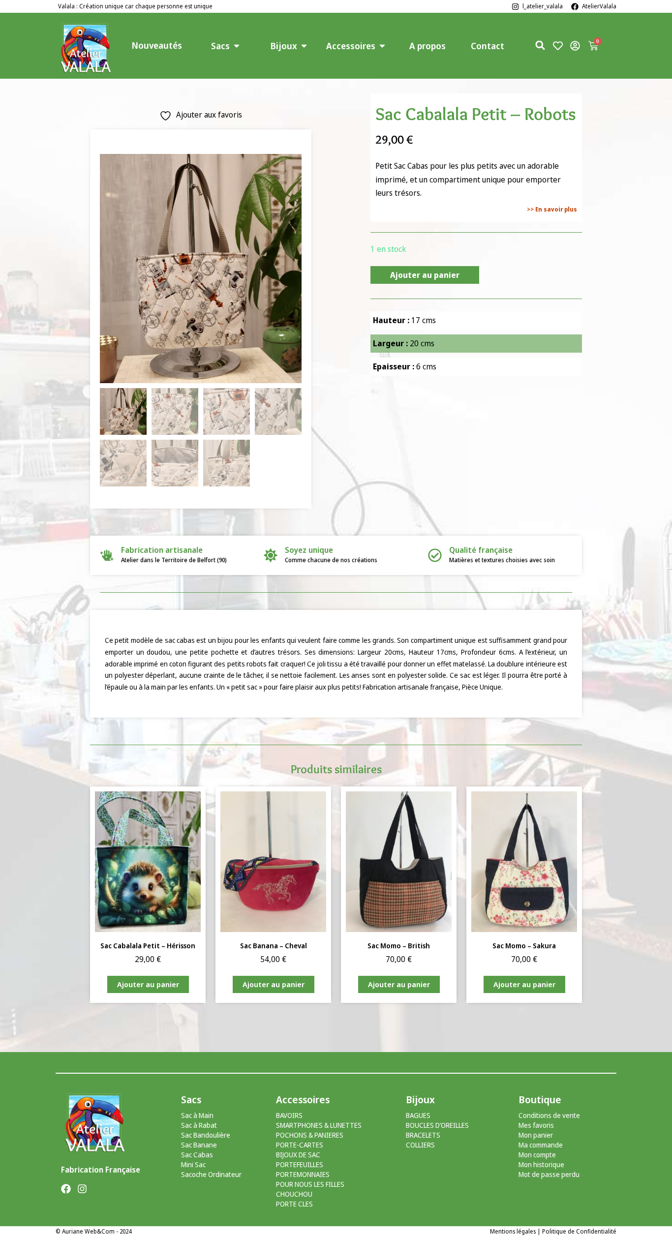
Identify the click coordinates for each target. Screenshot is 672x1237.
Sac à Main (197, 1115)
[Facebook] (66, 1189)
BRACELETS (423, 1135)
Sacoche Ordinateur (211, 1174)
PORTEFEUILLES (299, 1164)
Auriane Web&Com (88, 1231)
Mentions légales (513, 1231)
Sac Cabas (197, 1154)
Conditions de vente (549, 1115)
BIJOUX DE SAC (298, 1154)
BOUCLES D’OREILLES (437, 1125)
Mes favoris (536, 1125)
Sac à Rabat (199, 1125)
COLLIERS (420, 1144)
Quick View (148, 918)
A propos (427, 46)
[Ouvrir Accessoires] (382, 46)
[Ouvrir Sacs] (236, 46)
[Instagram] (82, 1189)
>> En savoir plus (552, 209)
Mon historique (541, 1164)
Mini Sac (193, 1164)
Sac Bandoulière (205, 1135)
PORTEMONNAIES (303, 1174)
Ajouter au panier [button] (148, 984)
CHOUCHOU (294, 1194)
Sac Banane (199, 1144)
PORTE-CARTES (299, 1144)
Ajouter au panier (424, 275)
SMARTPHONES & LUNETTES (319, 1125)
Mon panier (536, 1135)
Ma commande (541, 1144)
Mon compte (537, 1154)
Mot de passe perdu (549, 1174)
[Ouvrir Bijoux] (304, 46)
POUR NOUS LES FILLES (310, 1184)
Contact (487, 46)
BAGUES (418, 1115)
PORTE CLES (294, 1203)
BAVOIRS (289, 1115)
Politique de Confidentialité (579, 1231)
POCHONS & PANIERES (309, 1135)
